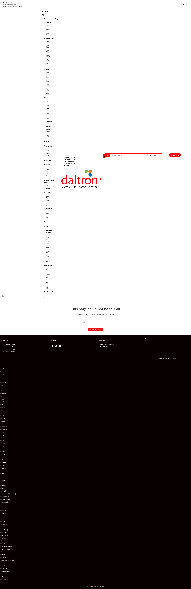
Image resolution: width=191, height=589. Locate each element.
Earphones (47, 197)
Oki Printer (47, 81)
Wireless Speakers (48, 131)
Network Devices (48, 155)
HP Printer (47, 77)
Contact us (174, 155)
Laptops (48, 30)
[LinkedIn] (183, 4)
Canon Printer (47, 85)
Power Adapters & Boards (48, 286)
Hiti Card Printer (47, 89)
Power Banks (47, 104)
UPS (47, 101)
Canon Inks (47, 244)
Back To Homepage (95, 329)
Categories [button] (47, 11)
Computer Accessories (48, 270)
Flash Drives (47, 172)
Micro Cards (47, 176)
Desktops (48, 26)
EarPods (48, 200)
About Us (66, 165)
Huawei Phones (48, 56)
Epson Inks (47, 248)
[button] (42, 15)
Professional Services (70, 159)
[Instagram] (186, 4)
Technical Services (69, 161)
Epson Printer (47, 94)
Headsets (48, 204)
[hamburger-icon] (104, 156)
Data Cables (47, 112)
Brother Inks (48, 252)
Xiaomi (47, 66)
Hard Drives (47, 168)
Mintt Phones (48, 60)
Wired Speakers (48, 137)
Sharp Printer (47, 73)
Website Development (70, 163)
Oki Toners (47, 256)
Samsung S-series (47, 46)
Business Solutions (70, 157)
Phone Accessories (48, 281)
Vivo (47, 63)
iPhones (47, 42)
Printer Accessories (48, 260)
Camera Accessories (48, 276)
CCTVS (47, 186)
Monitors (47, 34)
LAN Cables (47, 150)
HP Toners (47, 240)
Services (66, 155)
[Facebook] (180, 4)
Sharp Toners (47, 236)
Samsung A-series (47, 51)
